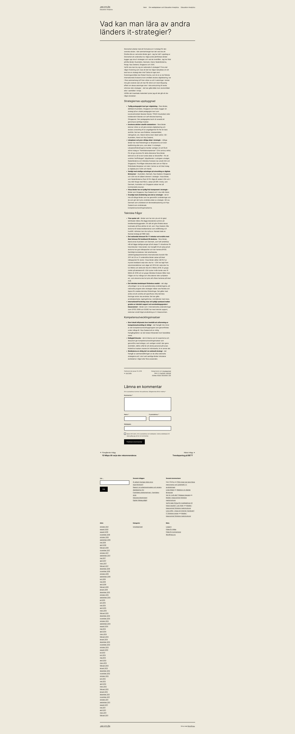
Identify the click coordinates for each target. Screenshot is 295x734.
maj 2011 (102, 707)
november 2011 (105, 697)
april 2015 (103, 608)
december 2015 (105, 592)
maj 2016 (103, 582)
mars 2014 (103, 634)
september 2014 (105, 624)
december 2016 (105, 569)
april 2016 (103, 584)
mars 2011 (103, 713)
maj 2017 (103, 558)
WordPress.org (171, 534)
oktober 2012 (104, 676)
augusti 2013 (104, 650)
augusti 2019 (104, 532)
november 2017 (105, 550)
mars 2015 (103, 610)
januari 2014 (104, 639)
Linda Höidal (170, 490)
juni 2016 (103, 579)
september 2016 (105, 576)
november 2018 (105, 534)
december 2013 (105, 642)
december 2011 (105, 694)
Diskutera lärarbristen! (140, 498)
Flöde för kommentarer (173, 532)
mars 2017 (103, 563)
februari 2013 (104, 665)
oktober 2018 (104, 537)
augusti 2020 (104, 529)
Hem (145, 7)
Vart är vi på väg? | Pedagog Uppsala (178, 495)
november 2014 (105, 618)
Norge (159, 375)
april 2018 (103, 545)
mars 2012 (103, 686)
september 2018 (105, 540)
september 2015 (105, 597)
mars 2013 (103, 663)
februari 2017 (104, 566)
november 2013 (105, 644)
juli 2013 (102, 652)
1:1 (158, 373)
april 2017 (103, 561)
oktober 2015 (104, 595)
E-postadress (154, 414)
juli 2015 (102, 600)
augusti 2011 (104, 705)
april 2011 (103, 710)
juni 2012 (103, 679)
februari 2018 (104, 548)
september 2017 (105, 555)
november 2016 (105, 571)
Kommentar (128, 395)
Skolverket (164, 375)
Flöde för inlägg (171, 529)
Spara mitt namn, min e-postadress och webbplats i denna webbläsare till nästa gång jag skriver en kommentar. (148, 435)
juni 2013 (103, 655)
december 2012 (105, 671)
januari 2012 (104, 692)
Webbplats (127, 424)
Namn (126, 414)
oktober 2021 (104, 527)
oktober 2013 (104, 647)
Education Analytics (188, 7)
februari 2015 (104, 613)
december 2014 (105, 616)
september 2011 (105, 702)
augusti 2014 (104, 626)
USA (169, 375)
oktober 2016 (104, 574)
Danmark (162, 373)
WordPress (191, 726)
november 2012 (105, 673)
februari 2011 (104, 715)
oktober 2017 (104, 553)
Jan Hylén (105, 7)
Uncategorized (166, 371)
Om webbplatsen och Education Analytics (164, 7)
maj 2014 (103, 629)
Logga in (169, 527)
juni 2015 (103, 603)
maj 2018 (103, 542)
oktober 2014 (104, 621)
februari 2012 (104, 689)
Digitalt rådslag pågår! (140, 500)
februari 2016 (104, 587)
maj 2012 (103, 681)
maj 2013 (103, 658)
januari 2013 (104, 668)
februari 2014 (104, 637)
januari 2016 (104, 589)
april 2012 (103, 684)
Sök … (102, 478)
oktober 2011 (104, 700)
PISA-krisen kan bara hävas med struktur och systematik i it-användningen (180, 484)
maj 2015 (103, 605)
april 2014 (103, 631)
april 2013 (103, 660)
